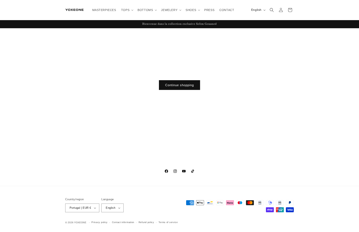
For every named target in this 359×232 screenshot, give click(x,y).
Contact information (123, 222)
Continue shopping (179, 85)
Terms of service (168, 222)
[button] (127, 10)
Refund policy (146, 222)
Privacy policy (99, 222)
